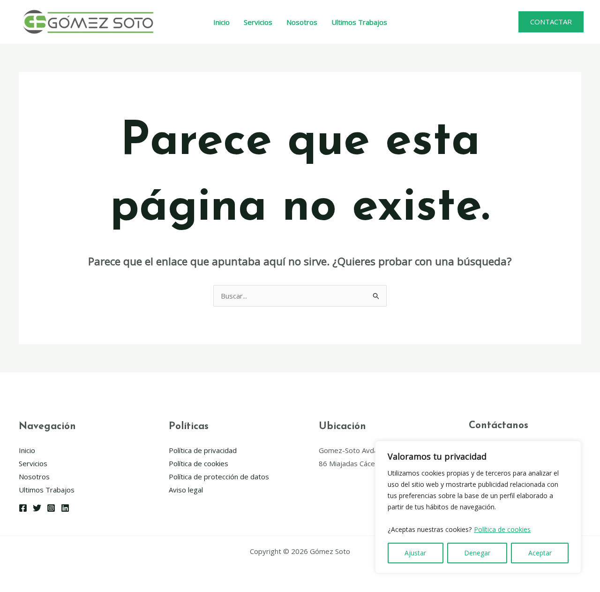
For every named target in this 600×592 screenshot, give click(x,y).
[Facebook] (23, 508)
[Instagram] (51, 508)
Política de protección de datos (219, 476)
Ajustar (415, 552)
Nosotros (301, 22)
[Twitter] (37, 508)
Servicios (258, 22)
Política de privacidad (203, 450)
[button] (551, 21)
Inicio (221, 22)
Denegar (477, 552)
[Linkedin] (65, 508)
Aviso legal (186, 489)
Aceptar (540, 552)
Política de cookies (502, 529)
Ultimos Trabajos (359, 22)
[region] (478, 507)
